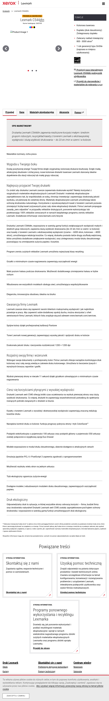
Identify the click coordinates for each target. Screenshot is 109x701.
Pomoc (78, 112)
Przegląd (9, 112)
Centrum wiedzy (82, 662)
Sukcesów (78, 671)
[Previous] (6, 48)
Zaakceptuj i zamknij (16, 696)
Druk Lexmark (10, 662)
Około (5, 667)
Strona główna (37, 3)
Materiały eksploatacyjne (42, 112)
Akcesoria (64, 112)
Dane (21, 112)
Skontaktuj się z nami (50, 662)
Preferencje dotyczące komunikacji (53, 667)
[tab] (28, 70)
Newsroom (78, 667)
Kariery (6, 671)
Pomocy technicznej (46, 671)
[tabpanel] (54, 318)
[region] (54, 688)
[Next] (58, 48)
